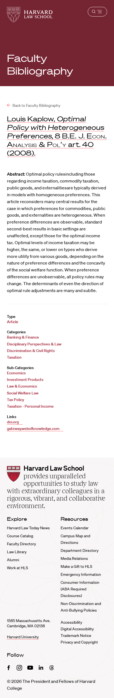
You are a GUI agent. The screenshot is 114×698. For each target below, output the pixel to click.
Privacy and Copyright (79, 642)
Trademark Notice (76, 635)
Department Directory (80, 550)
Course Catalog (20, 535)
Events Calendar (75, 527)
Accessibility (71, 622)
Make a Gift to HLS (76, 566)
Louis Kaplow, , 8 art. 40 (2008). (57, 136)
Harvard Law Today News (28, 527)
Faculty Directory (21, 543)
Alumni (13, 559)
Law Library (17, 551)
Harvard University (23, 636)
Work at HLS (17, 567)
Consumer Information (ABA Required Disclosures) (80, 589)
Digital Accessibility (77, 628)
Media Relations (74, 558)
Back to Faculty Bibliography (36, 105)
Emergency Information (81, 574)
